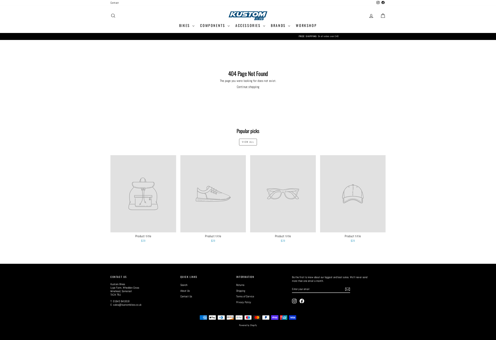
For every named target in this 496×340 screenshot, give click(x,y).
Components (213, 25)
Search (184, 285)
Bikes (185, 25)
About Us (185, 290)
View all (248, 142)
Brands (279, 25)
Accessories (248, 25)
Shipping (240, 290)
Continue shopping (248, 87)
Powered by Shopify (248, 325)
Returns (240, 285)
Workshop (306, 25)
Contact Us (186, 296)
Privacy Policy (243, 302)
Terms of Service (245, 296)
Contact (114, 2)
